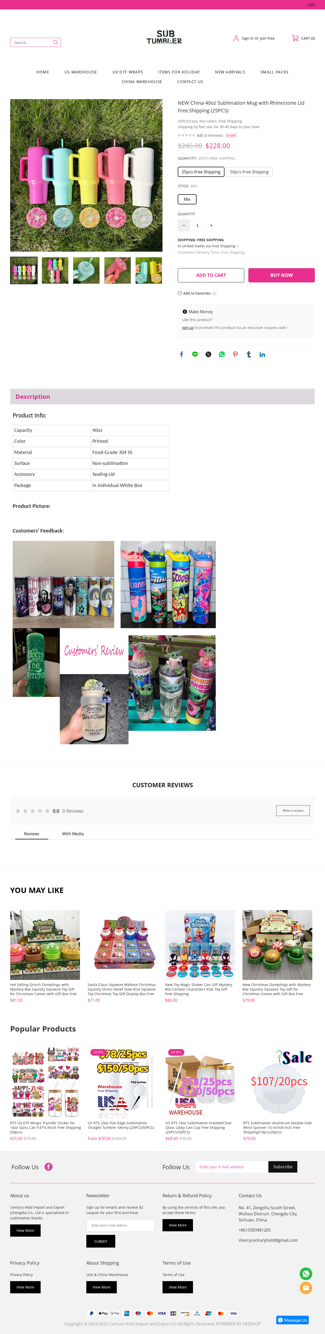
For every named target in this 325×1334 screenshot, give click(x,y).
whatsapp (222, 354)
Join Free (267, 38)
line (195, 354)
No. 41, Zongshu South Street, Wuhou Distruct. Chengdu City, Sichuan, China (268, 1214)
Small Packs (274, 71)
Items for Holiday (179, 71)
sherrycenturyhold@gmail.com (268, 1240)
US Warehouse (80, 71)
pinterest (235, 354)
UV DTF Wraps (127, 71)
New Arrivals (230, 71)
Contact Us (190, 81)
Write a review (293, 810)
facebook (181, 354)
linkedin (262, 354)
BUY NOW (281, 275)
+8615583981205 (255, 1230)
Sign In (248, 38)
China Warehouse (142, 81)
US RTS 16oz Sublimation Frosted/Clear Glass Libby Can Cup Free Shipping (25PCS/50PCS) (199, 1127)
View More (25, 1230)
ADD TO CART (211, 275)
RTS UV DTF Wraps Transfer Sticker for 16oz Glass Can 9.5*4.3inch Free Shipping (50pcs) (45, 1127)
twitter (208, 354)
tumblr (249, 354)
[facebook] (48, 1167)
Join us (188, 327)
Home (43, 71)
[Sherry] (306, 1273)
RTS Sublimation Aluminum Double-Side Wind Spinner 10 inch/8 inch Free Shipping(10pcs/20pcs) (277, 1127)
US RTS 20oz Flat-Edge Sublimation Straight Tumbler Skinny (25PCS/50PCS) (121, 1125)
